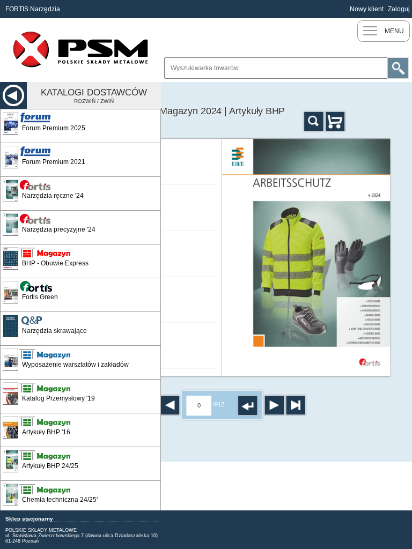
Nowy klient (367, 9)
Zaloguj (399, 9)
